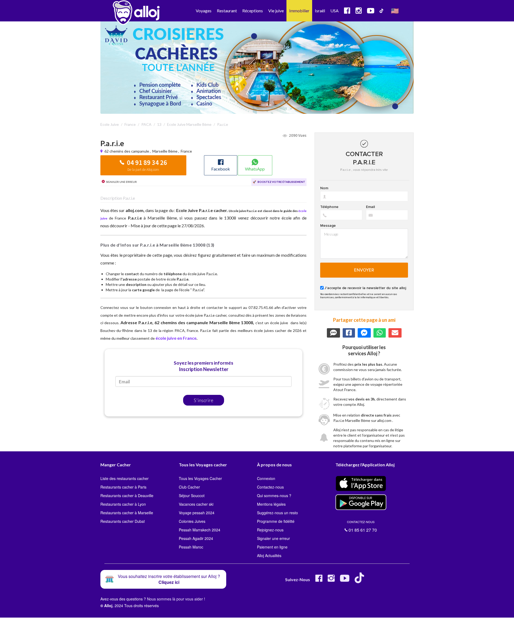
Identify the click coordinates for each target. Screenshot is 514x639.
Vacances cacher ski (196, 504)
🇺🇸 (395, 10)
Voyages (203, 10)
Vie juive (276, 10)
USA (334, 10)
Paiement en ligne (272, 547)
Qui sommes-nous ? (274, 495)
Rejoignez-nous (270, 529)
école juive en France (176, 338)
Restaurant (227, 10)
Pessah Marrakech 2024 (199, 529)
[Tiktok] (360, 580)
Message (328, 225)
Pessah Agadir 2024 (196, 538)
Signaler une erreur (273, 538)
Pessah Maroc (191, 547)
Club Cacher (189, 487)
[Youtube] (344, 580)
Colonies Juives (192, 521)
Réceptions (252, 10)
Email (370, 207)
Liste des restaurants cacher (124, 478)
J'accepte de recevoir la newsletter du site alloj (365, 288)
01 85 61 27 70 (362, 526)
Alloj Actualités (269, 555)
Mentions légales (271, 504)
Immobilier (299, 10)
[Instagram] (331, 580)
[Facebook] (318, 580)
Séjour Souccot (192, 495)
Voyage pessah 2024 (196, 512)
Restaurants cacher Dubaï (122, 521)
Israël (320, 10)
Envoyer (364, 270)
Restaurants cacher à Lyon (123, 504)
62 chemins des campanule (127, 151)
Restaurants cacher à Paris (123, 487)
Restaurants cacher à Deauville (126, 495)
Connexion (266, 478)
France (186, 151)
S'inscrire (203, 400)
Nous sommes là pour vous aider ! (176, 599)
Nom (324, 188)
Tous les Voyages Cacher (200, 478)
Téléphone (329, 207)
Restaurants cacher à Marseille (126, 512)
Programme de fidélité (275, 521)
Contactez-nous (270, 487)
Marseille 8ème (164, 151)
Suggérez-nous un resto (277, 512)
